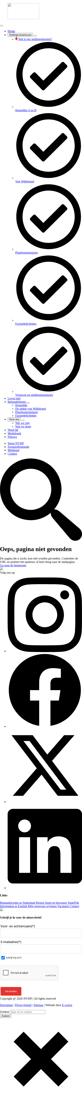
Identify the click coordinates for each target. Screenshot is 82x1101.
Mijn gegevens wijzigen (42, 906)
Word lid (13, 430)
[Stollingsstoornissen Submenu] (35, 35)
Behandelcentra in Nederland (17, 902)
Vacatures (63, 906)
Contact (12, 453)
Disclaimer (6, 1005)
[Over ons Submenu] (23, 420)
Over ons (14, 419)
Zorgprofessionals (18, 446)
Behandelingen (17, 401)
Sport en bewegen (55, 902)
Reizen (39, 902)
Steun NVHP (16, 443)
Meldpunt (13, 450)
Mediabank (14, 433)
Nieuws (12, 436)
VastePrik (73, 902)
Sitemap (38, 1005)
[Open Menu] (1, 25)
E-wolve (67, 1005)
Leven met (14, 398)
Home (11, 31)
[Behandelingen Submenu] (28, 402)
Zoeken (4, 1011)
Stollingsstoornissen (20, 34)
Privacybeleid (23, 1005)
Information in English (13, 906)
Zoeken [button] (6, 1016)
